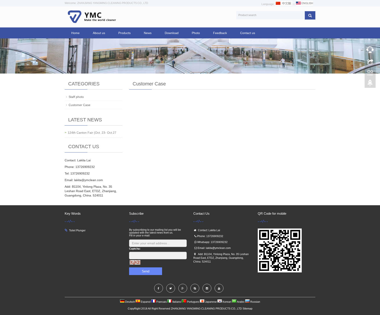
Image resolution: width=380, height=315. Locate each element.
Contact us (247, 33)
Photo (196, 33)
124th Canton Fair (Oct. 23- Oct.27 (92, 132)
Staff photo (76, 97)
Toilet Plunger (77, 230)
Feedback (220, 33)
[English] (304, 4)
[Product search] (310, 15)
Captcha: (135, 248)
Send (145, 271)
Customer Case (79, 105)
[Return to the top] (370, 84)
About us (99, 33)
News (148, 33)
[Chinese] (283, 4)
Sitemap (247, 308)
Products (124, 33)
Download (172, 33)
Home (75, 33)
